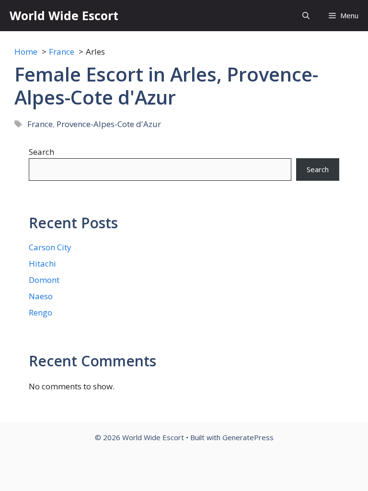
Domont (44, 279)
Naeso (41, 296)
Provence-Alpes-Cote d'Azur (109, 123)
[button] (306, 15)
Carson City (50, 247)
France (40, 123)
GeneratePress (248, 437)
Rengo (40, 312)
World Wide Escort (64, 15)
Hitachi (42, 263)
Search (41, 151)
